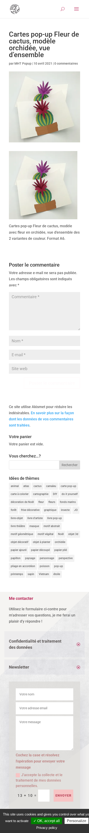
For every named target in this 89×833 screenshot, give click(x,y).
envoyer (63, 795)
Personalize (76, 821)
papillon (16, 558)
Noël (61, 534)
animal (15, 486)
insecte (65, 510)
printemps (17, 574)
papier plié (60, 550)
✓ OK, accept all (46, 821)
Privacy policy (46, 828)
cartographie (40, 494)
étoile (56, 574)
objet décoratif (19, 542)
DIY (55, 494)
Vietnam (44, 574)
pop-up (58, 566)
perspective (66, 558)
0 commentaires (66, 63)
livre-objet (17, 518)
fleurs (51, 502)
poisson (45, 566)
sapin (31, 574)
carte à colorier (20, 494)
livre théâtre (18, 526)
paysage (30, 558)
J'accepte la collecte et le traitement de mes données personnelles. (39, 780)
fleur (41, 502)
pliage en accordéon (23, 566)
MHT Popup (22, 63)
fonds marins (68, 502)
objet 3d (73, 534)
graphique (50, 510)
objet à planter (41, 542)
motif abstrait (52, 526)
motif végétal (45, 534)
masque (34, 526)
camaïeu (51, 486)
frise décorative (30, 510)
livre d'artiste (35, 518)
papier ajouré (18, 550)
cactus (38, 486)
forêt (13, 510)
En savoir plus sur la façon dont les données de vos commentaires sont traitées (41, 419)
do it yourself (70, 494)
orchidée (60, 542)
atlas (26, 486)
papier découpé (40, 550)
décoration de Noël (22, 502)
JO (76, 510)
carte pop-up (68, 486)
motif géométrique (22, 534)
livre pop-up (54, 518)
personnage (47, 558)
